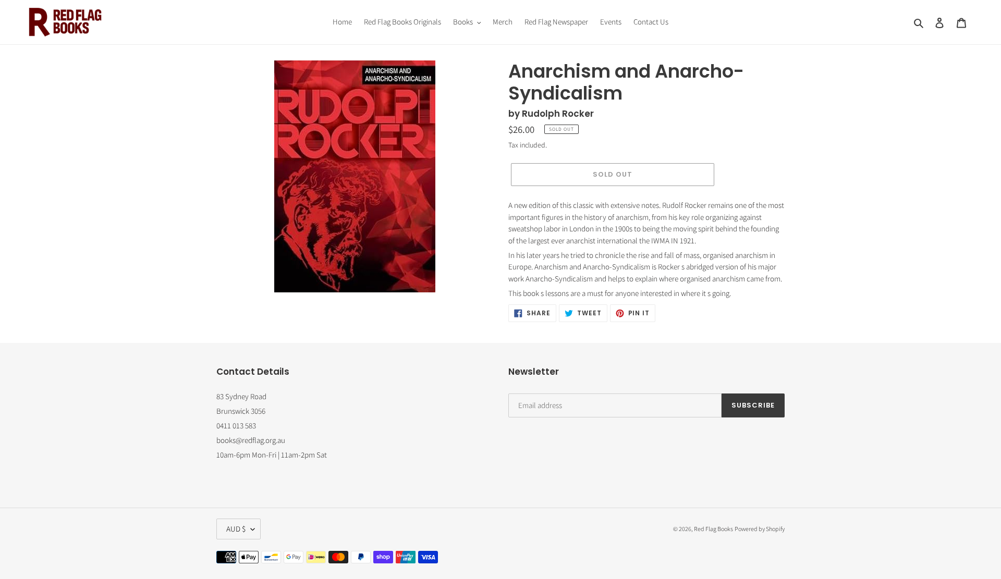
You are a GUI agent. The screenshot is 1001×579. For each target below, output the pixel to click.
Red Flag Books (713, 529)
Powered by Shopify (760, 529)
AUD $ (236, 529)
